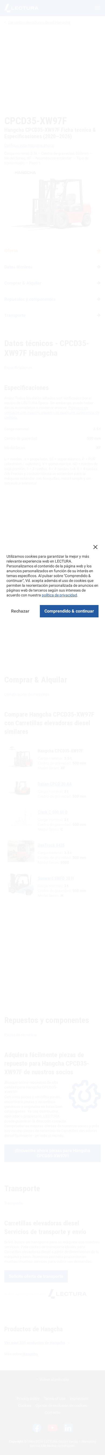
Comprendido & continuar (69, 611)
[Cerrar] (95, 547)
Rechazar (20, 611)
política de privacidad (59, 595)
